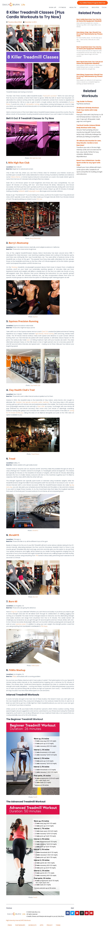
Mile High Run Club (35, 158)
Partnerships (20, 925)
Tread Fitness (35, 454)
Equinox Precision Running (23, 321)
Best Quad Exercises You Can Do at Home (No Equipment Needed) (89, 48)
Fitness (62, 7)
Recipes (95, 7)
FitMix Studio (35, 665)
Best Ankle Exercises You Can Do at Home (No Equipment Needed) (89, 20)
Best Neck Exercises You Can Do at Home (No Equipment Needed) (90, 62)
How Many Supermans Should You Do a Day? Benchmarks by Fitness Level (90, 76)
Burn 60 (35, 597)
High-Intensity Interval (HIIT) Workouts (18, 920)
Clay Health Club (35, 385)
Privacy (49, 925)
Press (10, 925)
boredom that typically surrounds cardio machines (32, 402)
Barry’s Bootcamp (35, 238)
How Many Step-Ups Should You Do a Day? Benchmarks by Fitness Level (89, 34)
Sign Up (52, 7)
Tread (12, 458)
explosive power (21, 624)
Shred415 (35, 530)
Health (73, 7)
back (28, 340)
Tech (104, 7)
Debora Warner (16, 177)
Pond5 (35, 797)
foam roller (41, 406)
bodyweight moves (34, 191)
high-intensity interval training (44, 334)
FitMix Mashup (17, 670)
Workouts (32, 925)
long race (14, 612)
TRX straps (44, 626)
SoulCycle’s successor (50, 96)
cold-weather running (32, 104)
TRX (37, 555)
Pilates (14, 676)
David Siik (45, 331)
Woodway (14, 267)
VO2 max (39, 199)
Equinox (35, 317)
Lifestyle (84, 7)
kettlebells (21, 191)
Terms (58, 925)
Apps (41, 925)
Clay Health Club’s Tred (22, 389)
